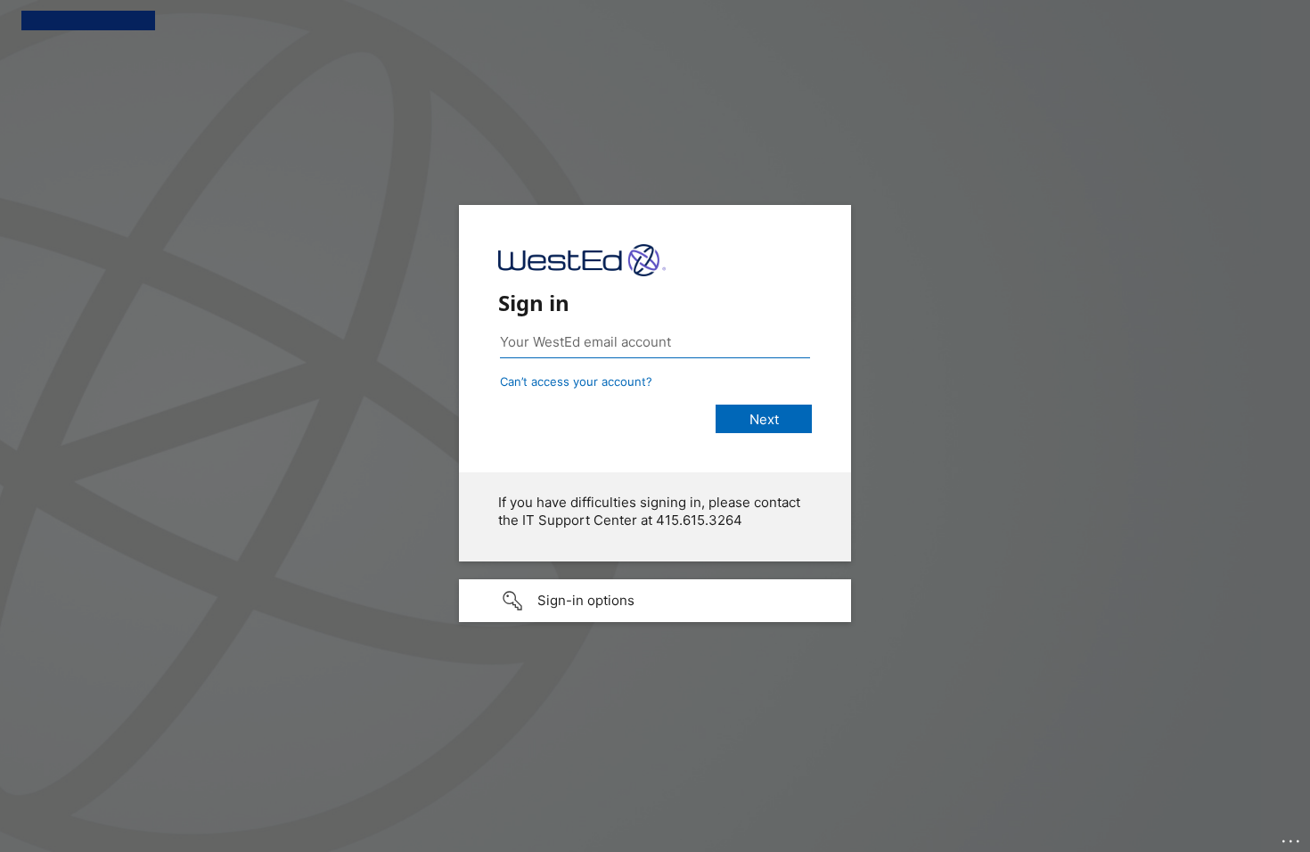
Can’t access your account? (576, 381)
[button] (655, 600)
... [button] (1292, 837)
